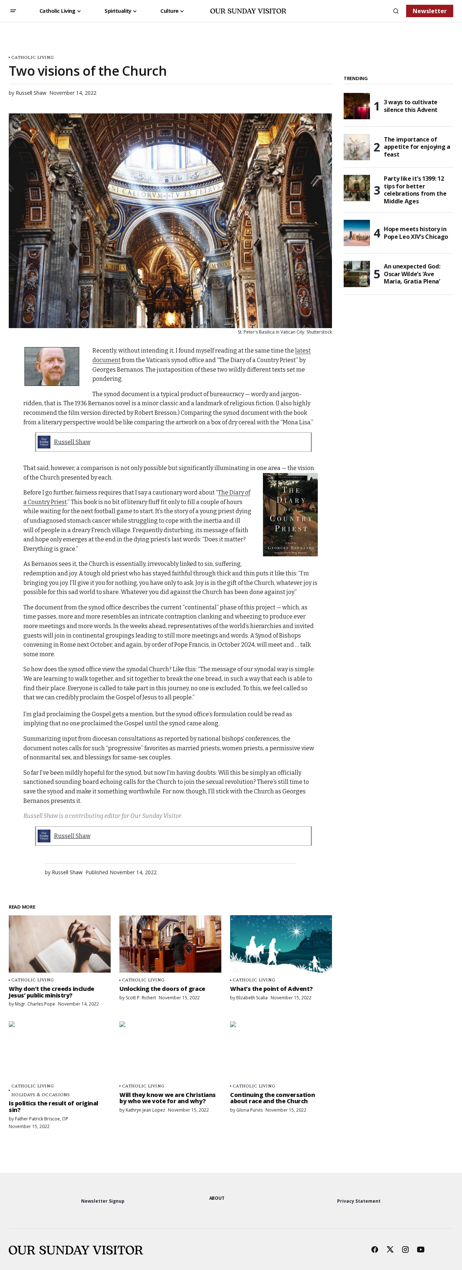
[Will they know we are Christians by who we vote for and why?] (170, 1050)
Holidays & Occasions (40, 1094)
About (217, 1198)
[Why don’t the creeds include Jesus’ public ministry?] (60, 944)
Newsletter (430, 11)
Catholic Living (32, 57)
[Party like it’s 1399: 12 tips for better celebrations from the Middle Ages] (357, 188)
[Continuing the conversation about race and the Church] (281, 1050)
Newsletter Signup (103, 1201)
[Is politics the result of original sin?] (60, 1050)
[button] (13, 11)
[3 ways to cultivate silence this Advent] (357, 106)
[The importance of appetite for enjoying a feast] (357, 147)
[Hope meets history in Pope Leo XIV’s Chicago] (357, 233)
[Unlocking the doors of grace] (170, 944)
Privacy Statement (359, 1201)
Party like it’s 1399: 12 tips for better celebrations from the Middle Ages (415, 190)
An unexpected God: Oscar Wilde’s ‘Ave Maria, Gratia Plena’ (412, 274)
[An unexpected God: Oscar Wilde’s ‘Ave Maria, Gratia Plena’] (357, 274)
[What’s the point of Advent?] (281, 944)
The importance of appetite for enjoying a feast (417, 147)
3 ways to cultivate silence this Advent (411, 106)
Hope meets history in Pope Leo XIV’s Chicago (416, 233)
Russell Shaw (72, 442)
